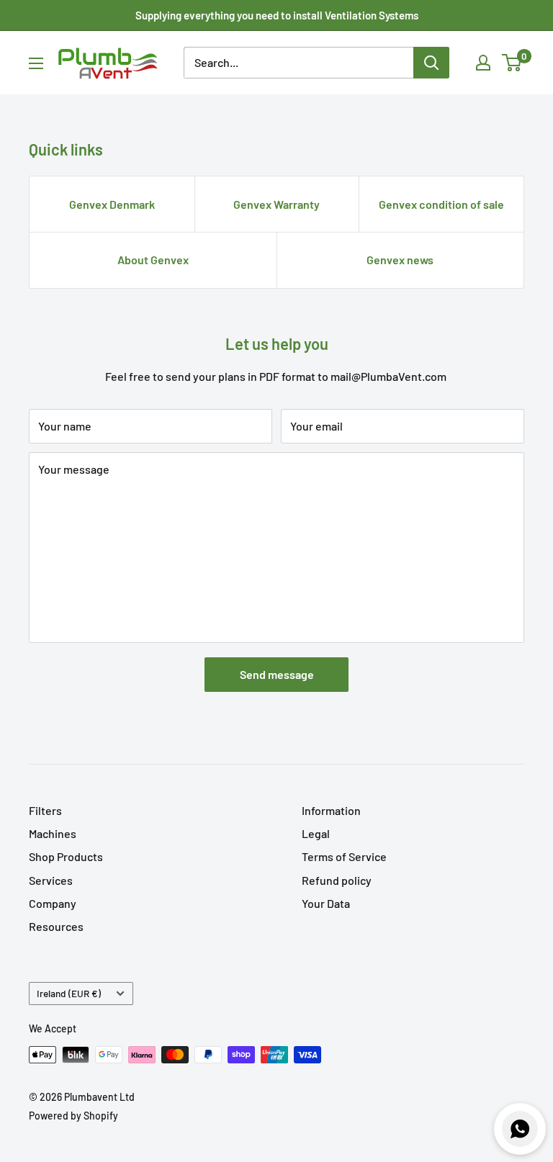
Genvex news (400, 259)
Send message (277, 674)
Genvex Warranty (276, 204)
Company (52, 903)
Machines (52, 833)
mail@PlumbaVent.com (388, 376)
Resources (56, 926)
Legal (316, 833)
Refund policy (337, 880)
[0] (512, 62)
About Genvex (153, 259)
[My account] (483, 63)
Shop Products (66, 856)
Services (51, 880)
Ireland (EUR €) (69, 993)
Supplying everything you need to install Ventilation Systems (276, 15)
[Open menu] (36, 63)
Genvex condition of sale (441, 204)
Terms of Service (344, 856)
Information (331, 810)
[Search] (431, 62)
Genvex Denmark (112, 204)
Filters (45, 810)
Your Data (326, 903)
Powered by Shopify (73, 1115)
